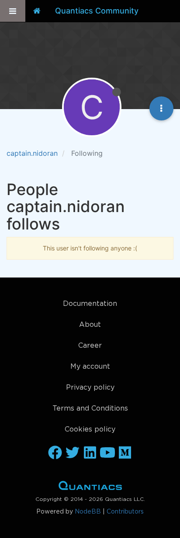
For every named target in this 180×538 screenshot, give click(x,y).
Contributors (125, 511)
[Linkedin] (90, 453)
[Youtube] (107, 453)
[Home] (36, 11)
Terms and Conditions (90, 408)
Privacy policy (90, 387)
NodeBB (88, 511)
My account (90, 366)
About (90, 325)
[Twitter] (72, 453)
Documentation (90, 304)
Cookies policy (90, 429)
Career (90, 346)
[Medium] (125, 453)
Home (90, 487)
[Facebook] (55, 453)
